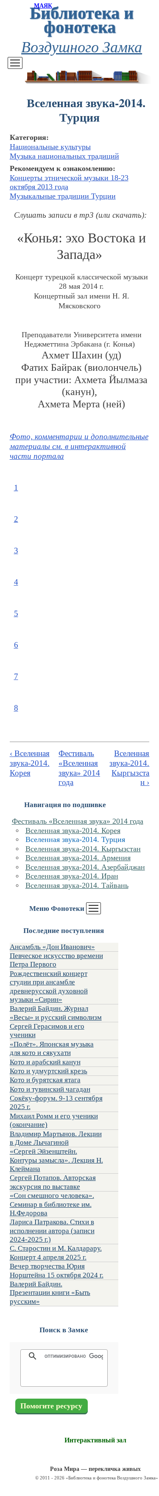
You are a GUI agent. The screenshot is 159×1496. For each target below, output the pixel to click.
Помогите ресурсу (51, 1406)
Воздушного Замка (81, 46)
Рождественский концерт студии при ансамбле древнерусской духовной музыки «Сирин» (49, 987)
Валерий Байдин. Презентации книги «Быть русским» (50, 1292)
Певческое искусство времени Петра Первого (56, 960)
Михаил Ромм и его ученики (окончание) (54, 1120)
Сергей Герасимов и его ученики (47, 1030)
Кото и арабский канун (45, 1062)
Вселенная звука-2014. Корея (72, 830)
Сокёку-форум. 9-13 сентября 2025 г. (56, 1102)
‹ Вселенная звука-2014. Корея (30, 763)
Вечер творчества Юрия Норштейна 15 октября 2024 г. (56, 1270)
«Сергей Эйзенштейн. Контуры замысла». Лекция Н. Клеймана (56, 1160)
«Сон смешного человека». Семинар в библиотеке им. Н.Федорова (52, 1204)
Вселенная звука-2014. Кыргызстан (83, 849)
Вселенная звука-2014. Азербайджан (85, 867)
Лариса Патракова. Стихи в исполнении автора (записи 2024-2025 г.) (52, 1230)
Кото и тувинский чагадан (50, 1089)
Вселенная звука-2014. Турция (75, 839)
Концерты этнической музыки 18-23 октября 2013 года (69, 182)
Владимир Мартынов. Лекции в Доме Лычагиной (56, 1138)
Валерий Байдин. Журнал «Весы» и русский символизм (56, 1012)
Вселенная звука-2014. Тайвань (76, 885)
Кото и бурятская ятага (45, 1080)
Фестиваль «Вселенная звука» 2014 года (77, 821)
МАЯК (43, 6)
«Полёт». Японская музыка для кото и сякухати (52, 1048)
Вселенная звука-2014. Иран (71, 876)
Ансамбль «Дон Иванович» (52, 947)
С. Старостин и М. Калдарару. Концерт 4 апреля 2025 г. (56, 1252)
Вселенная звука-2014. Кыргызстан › (129, 768)
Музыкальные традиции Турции (63, 196)
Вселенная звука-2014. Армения (78, 857)
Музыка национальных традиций (64, 156)
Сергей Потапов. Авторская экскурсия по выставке (53, 1182)
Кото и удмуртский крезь (48, 1071)
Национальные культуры (50, 146)
